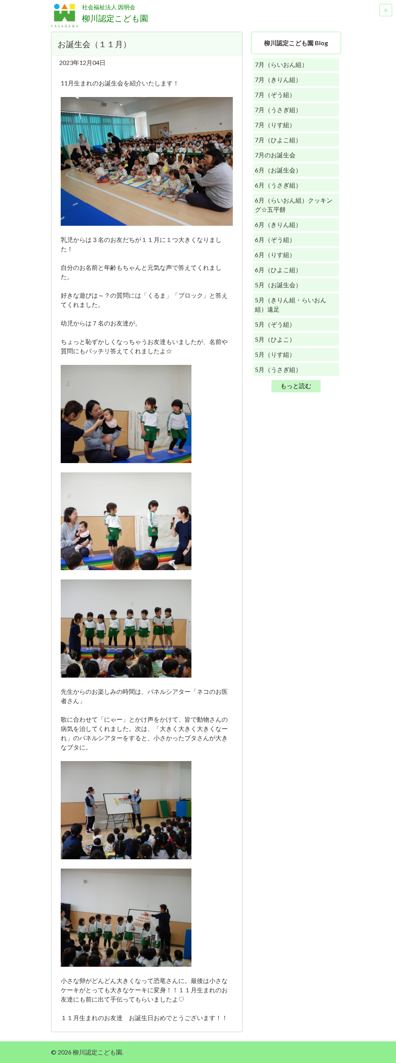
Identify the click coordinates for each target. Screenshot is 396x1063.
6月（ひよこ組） (278, 269)
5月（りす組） (275, 354)
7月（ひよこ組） (278, 139)
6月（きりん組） (278, 224)
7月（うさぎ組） (278, 109)
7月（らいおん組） (281, 64)
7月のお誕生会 (275, 154)
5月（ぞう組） (275, 324)
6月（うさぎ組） (278, 185)
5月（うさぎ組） (278, 369)
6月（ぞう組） (275, 239)
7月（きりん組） (278, 79)
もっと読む (295, 385)
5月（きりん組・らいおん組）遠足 (290, 304)
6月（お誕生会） (278, 170)
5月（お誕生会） (278, 284)
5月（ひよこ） (275, 339)
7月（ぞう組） (275, 94)
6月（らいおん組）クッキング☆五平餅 (294, 204)
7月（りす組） (275, 124)
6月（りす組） (275, 254)
